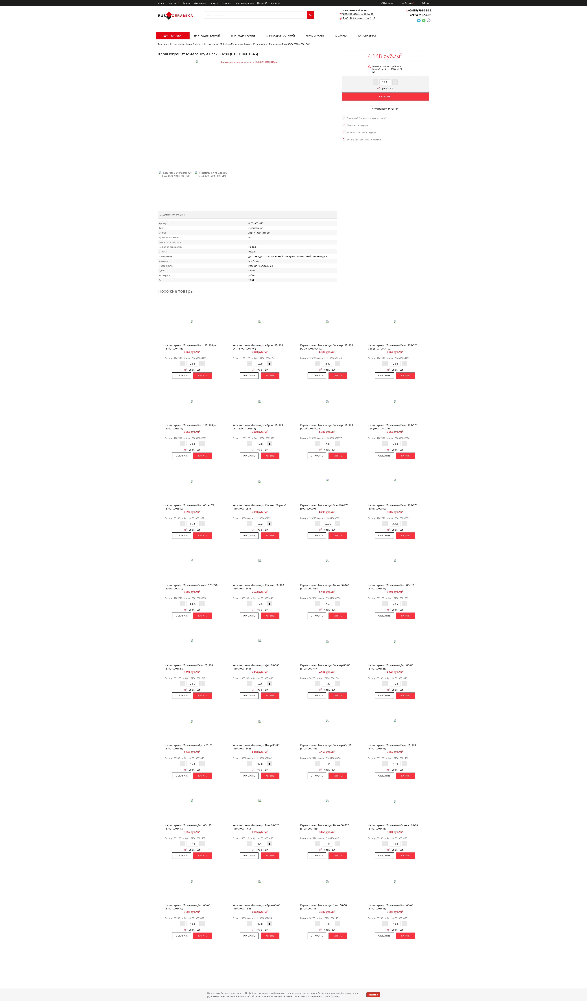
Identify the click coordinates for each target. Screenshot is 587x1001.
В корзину (385, 96)
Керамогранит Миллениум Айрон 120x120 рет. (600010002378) (258, 426)
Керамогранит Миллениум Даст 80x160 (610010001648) (256, 667)
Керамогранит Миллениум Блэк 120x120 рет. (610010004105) (191, 347)
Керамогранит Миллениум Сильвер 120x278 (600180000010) (191, 586)
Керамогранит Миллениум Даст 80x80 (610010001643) (390, 667)
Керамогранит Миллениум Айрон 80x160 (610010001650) (324, 586)
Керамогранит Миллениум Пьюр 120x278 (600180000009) (392, 507)
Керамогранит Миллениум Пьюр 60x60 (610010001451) (323, 906)
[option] (247, 112)
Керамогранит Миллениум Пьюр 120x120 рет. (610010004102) (392, 347)
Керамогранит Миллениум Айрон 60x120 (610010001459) (324, 827)
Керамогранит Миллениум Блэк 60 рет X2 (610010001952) (189, 507)
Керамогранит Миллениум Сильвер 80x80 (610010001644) (325, 667)
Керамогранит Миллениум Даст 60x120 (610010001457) (188, 827)
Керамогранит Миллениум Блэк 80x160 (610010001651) (391, 586)
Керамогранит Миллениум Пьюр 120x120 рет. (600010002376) (392, 426)
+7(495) (419, 10)
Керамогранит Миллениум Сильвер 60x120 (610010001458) (325, 746)
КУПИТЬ (202, 375)
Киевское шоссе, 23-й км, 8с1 (358, 13)
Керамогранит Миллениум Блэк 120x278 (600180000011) (324, 507)
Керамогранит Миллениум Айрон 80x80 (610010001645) (188, 746)
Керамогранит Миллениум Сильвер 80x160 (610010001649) (258, 586)
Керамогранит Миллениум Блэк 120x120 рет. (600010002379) (191, 426)
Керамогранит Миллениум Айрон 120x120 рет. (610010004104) (258, 347)
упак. (385, 88)
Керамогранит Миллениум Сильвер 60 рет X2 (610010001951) (259, 507)
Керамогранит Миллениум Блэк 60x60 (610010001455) (390, 906)
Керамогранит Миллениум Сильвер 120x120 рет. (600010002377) (326, 426)
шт (391, 88)
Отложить (181, 375)
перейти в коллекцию (385, 109)
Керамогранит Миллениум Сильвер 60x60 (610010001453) (393, 827)
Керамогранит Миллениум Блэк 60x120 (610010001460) (256, 827)
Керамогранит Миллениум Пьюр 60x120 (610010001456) (392, 746)
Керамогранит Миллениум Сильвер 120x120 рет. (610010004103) (326, 347)
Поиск (310, 15)
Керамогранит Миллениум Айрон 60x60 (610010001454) (256, 906)
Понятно (373, 994)
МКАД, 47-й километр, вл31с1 (358, 18)
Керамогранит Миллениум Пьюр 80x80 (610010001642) (256, 746)
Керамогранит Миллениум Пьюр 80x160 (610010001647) (189, 667)
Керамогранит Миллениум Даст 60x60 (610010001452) (187, 906)
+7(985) (419, 15)
